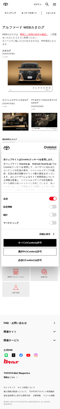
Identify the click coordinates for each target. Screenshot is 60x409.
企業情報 (37, 395)
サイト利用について (26, 387)
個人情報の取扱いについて (15, 391)
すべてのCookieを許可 (30, 242)
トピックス (51, 13)
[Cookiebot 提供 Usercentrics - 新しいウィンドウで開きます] (43, 148)
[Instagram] (35, 355)
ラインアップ (10, 13)
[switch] (53, 207)
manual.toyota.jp (41, 163)
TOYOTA (5, 4)
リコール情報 (49, 395)
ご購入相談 (15, 289)
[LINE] (6, 355)
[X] (13, 355)
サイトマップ (9, 387)
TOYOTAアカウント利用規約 (41, 391)
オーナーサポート (29, 13)
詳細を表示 (45, 234)
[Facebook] (20, 355)
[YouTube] (28, 355)
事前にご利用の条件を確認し (34, 34)
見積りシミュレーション (15, 273)
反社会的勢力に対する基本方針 (17, 395)
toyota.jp (25, 163)
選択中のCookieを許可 (30, 251)
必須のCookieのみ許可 (30, 260)
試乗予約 (44, 273)
